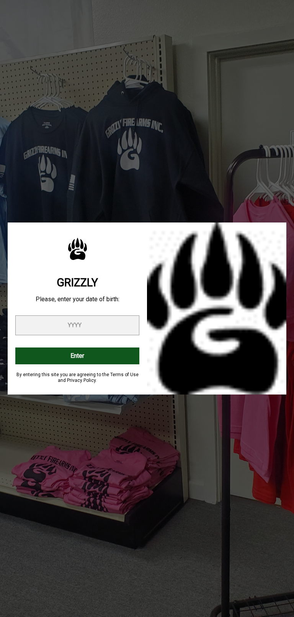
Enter (77, 355)
